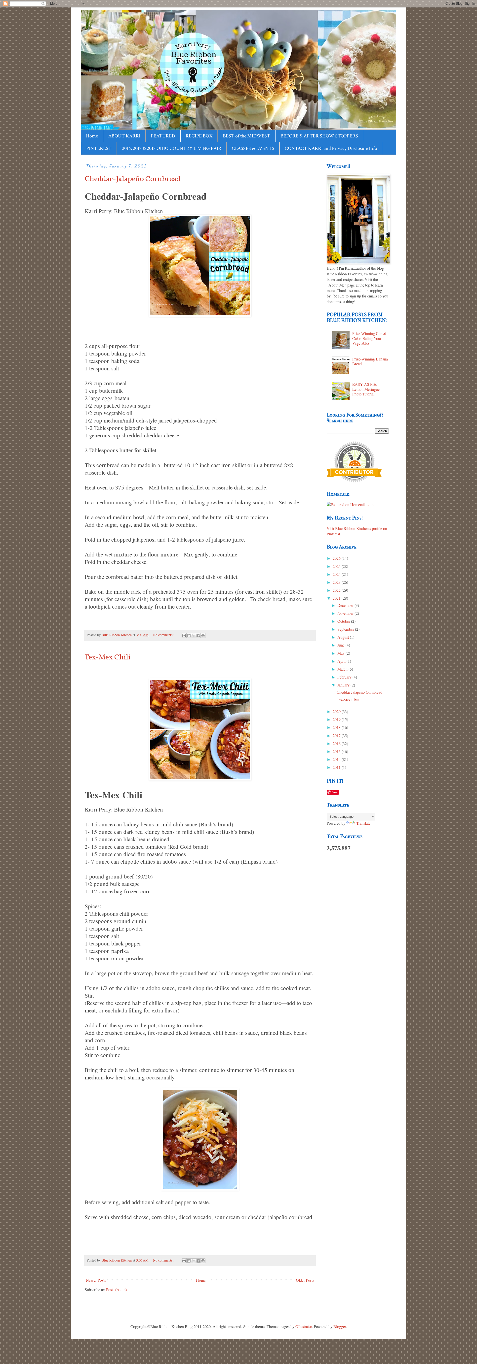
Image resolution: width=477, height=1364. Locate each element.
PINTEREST (99, 148)
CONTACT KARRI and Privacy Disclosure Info (331, 148)
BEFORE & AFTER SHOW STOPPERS (319, 136)
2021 (337, 598)
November (346, 613)
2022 (337, 590)
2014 (337, 759)
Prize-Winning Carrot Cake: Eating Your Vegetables (369, 338)
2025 (337, 566)
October (344, 621)
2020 (337, 711)
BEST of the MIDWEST (246, 136)
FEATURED (163, 136)
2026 (337, 558)
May (341, 653)
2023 (337, 582)
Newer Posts (96, 1280)
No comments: (164, 634)
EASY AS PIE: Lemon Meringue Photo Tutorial (366, 389)
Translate (363, 823)
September (346, 629)
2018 (337, 727)
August (343, 637)
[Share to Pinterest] (202, 635)
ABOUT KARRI (124, 136)
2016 (337, 743)
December (346, 605)
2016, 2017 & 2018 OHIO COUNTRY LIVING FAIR (171, 148)
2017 (337, 735)
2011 (337, 767)
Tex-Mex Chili (107, 657)
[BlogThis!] (188, 635)
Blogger (339, 1326)
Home (92, 136)
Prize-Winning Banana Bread (370, 361)
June (341, 645)
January (344, 684)
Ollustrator (303, 1326)
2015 (337, 751)
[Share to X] (193, 635)
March (343, 669)
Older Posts (305, 1280)
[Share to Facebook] (198, 635)
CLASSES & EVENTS (253, 148)
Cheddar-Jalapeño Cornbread (133, 179)
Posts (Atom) (116, 1289)
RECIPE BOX (199, 136)
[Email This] (184, 635)
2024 (337, 574)
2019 (337, 719)
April (342, 661)
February (345, 677)
